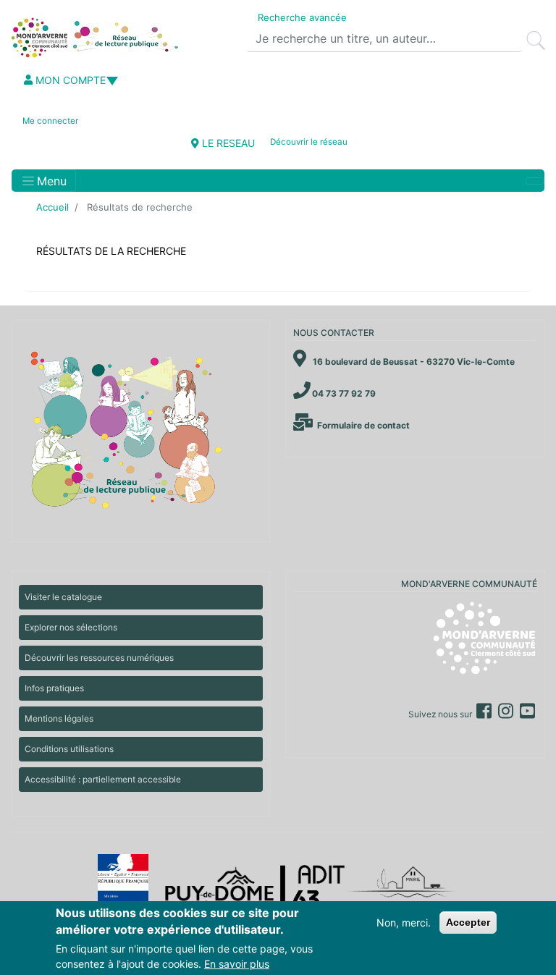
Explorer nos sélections (71, 627)
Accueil (52, 207)
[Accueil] (93, 37)
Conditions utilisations (69, 748)
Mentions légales (59, 718)
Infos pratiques (54, 688)
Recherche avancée (302, 17)
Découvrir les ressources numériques (99, 657)
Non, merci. (403, 922)
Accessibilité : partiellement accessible (103, 779)
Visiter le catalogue (63, 596)
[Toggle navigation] (535, 181)
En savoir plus (236, 964)
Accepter (468, 922)
